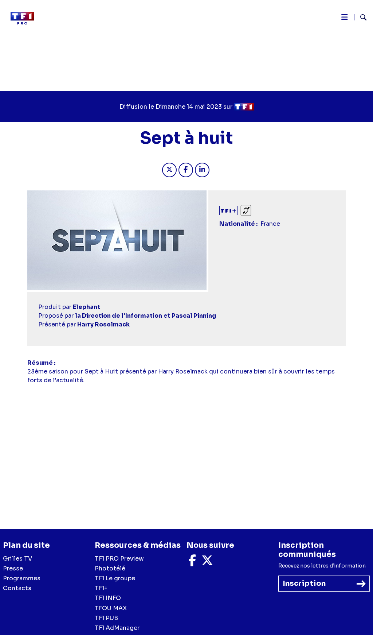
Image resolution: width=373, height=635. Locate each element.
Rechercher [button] (360, 17)
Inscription (304, 583)
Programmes (21, 578)
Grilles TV (17, 558)
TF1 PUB (106, 618)
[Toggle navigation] (344, 19)
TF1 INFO (108, 598)
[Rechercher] (360, 18)
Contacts (17, 588)
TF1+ (101, 588)
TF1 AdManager (117, 628)
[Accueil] (25, 18)
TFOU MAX (111, 608)
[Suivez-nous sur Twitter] (207, 562)
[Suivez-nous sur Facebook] (192, 562)
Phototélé (110, 568)
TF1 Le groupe (115, 578)
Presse (13, 568)
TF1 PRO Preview (119, 558)
